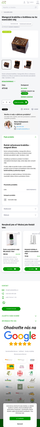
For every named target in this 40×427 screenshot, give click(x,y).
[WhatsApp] (3, 302)
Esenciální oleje (12, 199)
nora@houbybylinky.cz (23, 129)
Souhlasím (21, 418)
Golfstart (21, 351)
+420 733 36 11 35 (11, 297)
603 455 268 (20, 126)
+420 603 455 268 (11, 293)
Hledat (35, 7)
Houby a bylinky (29, 351)
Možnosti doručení (27, 97)
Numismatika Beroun (12, 351)
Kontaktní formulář (11, 308)
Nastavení (20, 424)
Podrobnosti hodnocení (25, 23)
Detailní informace (7, 81)
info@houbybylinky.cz (12, 290)
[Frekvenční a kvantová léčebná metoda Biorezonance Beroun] (9, 386)
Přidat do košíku (19, 102)
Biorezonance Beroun (20, 354)
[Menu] (37, 2)
